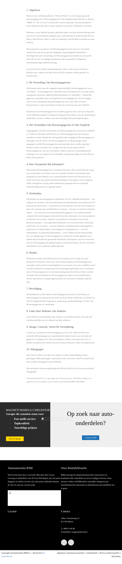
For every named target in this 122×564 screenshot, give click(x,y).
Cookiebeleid (92, 553)
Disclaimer (116, 556)
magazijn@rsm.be (79, 532)
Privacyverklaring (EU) (110, 553)
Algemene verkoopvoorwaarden (70, 553)
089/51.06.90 (69, 528)
